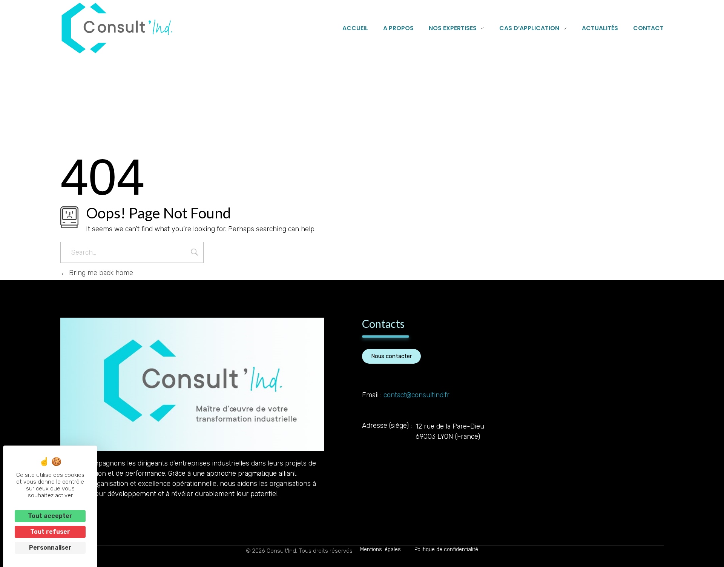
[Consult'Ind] (116, 28)
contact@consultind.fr (416, 395)
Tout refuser (50, 531)
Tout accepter (50, 515)
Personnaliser (50, 547)
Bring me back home (100, 273)
